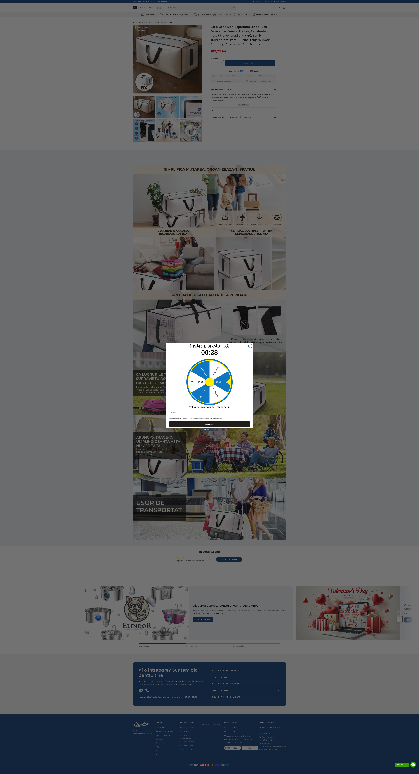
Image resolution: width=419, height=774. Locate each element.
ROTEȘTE (209, 424)
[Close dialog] (250, 346)
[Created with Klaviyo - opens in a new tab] (209, 429)
